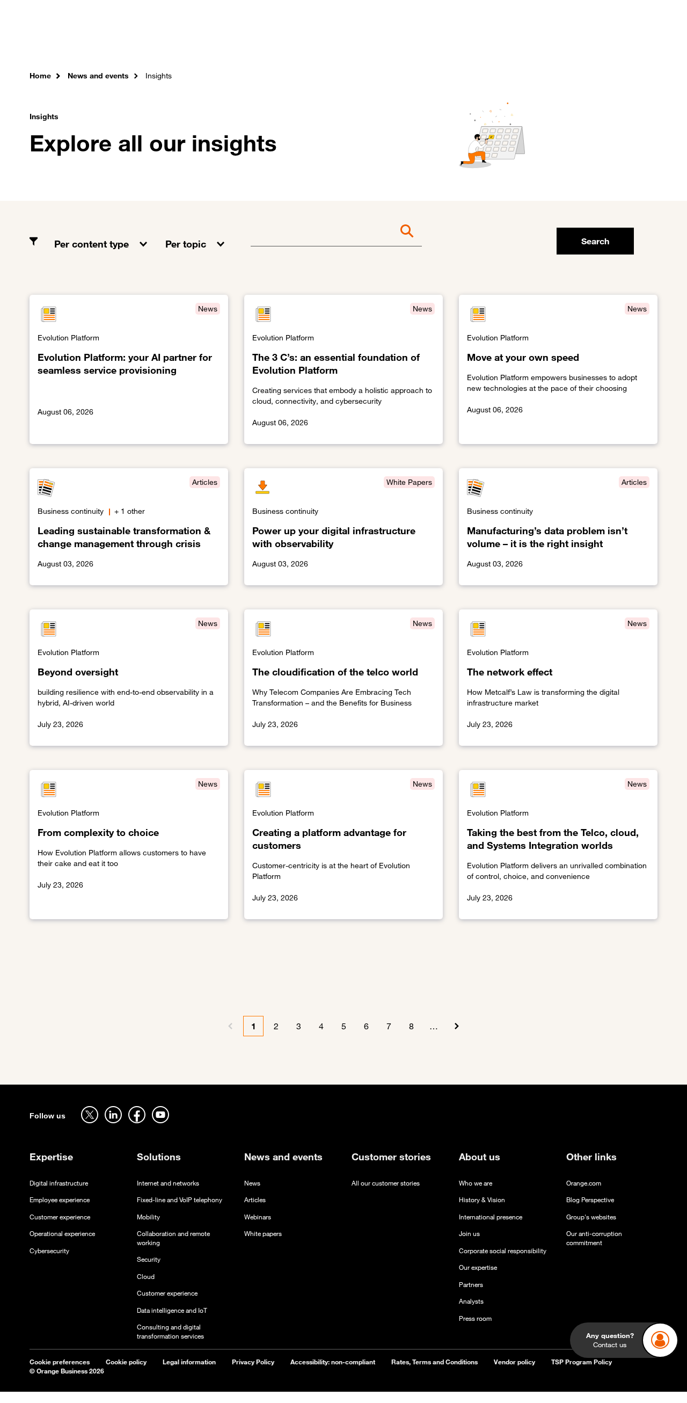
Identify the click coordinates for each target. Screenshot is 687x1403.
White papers (263, 1234)
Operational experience (62, 1234)
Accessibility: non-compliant (332, 1362)
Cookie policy (126, 1362)
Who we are (475, 1183)
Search (595, 241)
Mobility (148, 1217)
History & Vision (482, 1200)
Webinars (257, 1217)
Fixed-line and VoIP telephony (179, 1200)
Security (148, 1259)
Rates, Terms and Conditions (434, 1362)
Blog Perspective (590, 1200)
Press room (475, 1318)
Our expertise (478, 1267)
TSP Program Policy (581, 1362)
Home (40, 75)
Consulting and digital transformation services (170, 1331)
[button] (101, 236)
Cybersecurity (49, 1251)
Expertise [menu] (190, 42)
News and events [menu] (401, 42)
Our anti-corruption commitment (594, 1238)
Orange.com (583, 1183)
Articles (255, 1200)
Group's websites (591, 1217)
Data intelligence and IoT (172, 1310)
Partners (471, 1285)
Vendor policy (514, 1362)
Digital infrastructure (59, 1183)
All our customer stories (386, 1183)
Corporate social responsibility (502, 1251)
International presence (490, 1217)
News (252, 1183)
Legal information (189, 1362)
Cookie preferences (60, 1362)
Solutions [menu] (244, 42)
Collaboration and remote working (173, 1238)
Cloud (146, 1277)
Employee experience (60, 1200)
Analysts (471, 1301)
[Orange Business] (68, 40)
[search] (598, 40)
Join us (469, 1234)
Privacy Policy (253, 1362)
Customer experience (60, 1217)
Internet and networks (168, 1183)
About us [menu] (470, 42)
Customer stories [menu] (315, 42)
